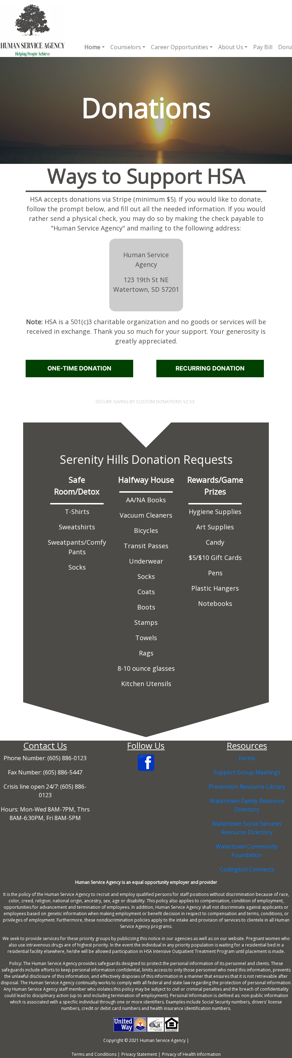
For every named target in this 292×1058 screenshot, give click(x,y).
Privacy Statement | (141, 1054)
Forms (247, 758)
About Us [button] (230, 47)
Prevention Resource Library (247, 786)
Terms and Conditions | (96, 1054)
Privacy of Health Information (191, 1054)
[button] (95, 47)
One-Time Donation (79, 368)
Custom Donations (159, 401)
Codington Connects (247, 869)
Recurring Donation (210, 368)
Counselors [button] (125, 47)
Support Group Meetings (247, 772)
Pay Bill (262, 47)
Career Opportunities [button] (179, 47)
